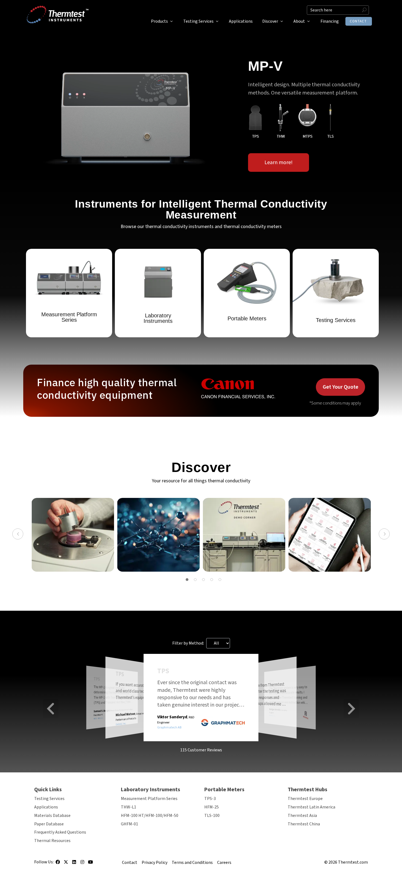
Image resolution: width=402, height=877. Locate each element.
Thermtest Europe (305, 799)
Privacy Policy (154, 863)
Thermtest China (304, 824)
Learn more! (278, 162)
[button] (50, 708)
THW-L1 (128, 807)
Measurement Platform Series (149, 799)
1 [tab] (187, 579)
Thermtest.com (353, 862)
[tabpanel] (72, 535)
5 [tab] (220, 579)
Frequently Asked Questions (60, 832)
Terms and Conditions (192, 863)
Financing (330, 21)
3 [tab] (203, 579)
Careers (224, 863)
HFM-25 (211, 807)
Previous (17, 533)
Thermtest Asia (302, 816)
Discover (270, 21)
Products (159, 21)
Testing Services (198, 21)
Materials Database (52, 816)
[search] (338, 10)
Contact (358, 21)
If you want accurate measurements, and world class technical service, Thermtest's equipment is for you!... (140, 691)
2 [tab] (195, 579)
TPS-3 (210, 799)
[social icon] (58, 864)
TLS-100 (212, 816)
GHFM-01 (129, 824)
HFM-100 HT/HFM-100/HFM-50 (149, 816)
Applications (241, 21)
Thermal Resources (52, 841)
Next (384, 533)
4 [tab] (211, 579)
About (299, 21)
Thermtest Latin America (311, 807)
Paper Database (49, 824)
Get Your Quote (340, 387)
